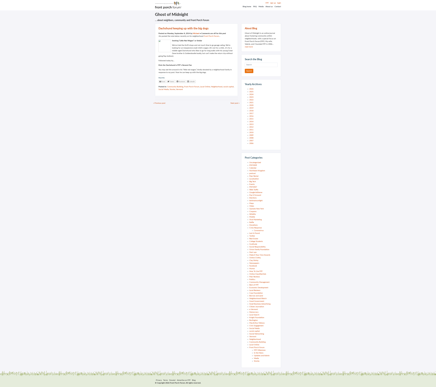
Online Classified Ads (257, 274)
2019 (251, 108)
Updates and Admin (262, 356)
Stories (172, 89)
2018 (251, 111)
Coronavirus (259, 230)
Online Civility (255, 258)
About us (269, 6)
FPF (267, 3)
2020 (251, 105)
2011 (251, 130)
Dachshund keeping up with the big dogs (184, 28)
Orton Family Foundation (259, 249)
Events (252, 184)
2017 (251, 113)
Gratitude (253, 244)
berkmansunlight (256, 200)
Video (251, 206)
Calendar (252, 168)
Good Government (256, 301)
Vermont (179, 89)
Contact (278, 6)
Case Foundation (256, 293)
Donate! (172, 380)
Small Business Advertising (259, 304)
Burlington (253, 320)
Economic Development (258, 288)
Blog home (247, 6)
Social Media (164, 89)
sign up (273, 3)
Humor (252, 268)
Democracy (253, 312)
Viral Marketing (255, 220)
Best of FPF (254, 285)
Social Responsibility (257, 247)
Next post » (235, 103)
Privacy (159, 380)
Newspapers (254, 263)
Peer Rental (253, 176)
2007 (251, 141)
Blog (194, 380)
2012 (251, 127)
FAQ (255, 6)
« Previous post (159, 103)
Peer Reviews (254, 277)
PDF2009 (253, 165)
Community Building (175, 87)
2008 (251, 138)
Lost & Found (254, 233)
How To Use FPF (256, 271)
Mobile (252, 217)
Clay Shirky (253, 260)
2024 (251, 94)
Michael (196, 33)
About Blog (251, 28)
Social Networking (256, 334)
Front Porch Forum (211, 36)
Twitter (252, 236)
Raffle (251, 222)
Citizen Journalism (256, 307)
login (279, 3)
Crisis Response (255, 228)
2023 (251, 97)
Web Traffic (253, 190)
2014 (251, 122)
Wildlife (252, 214)
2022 (251, 100)
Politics (252, 279)
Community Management (259, 282)
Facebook (253, 266)
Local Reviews (254, 290)
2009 (251, 135)
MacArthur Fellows (257, 323)
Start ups (253, 252)
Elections (253, 198)
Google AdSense (255, 192)
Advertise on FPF (184, 380)
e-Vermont (253, 309)
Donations (253, 225)
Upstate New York (256, 209)
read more (249, 47)
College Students (256, 241)
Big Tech (252, 181)
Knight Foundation (256, 317)
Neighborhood (216, 87)
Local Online (205, 87)
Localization (254, 179)
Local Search (254, 315)
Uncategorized (255, 162)
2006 (251, 143)
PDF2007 (253, 187)
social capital (228, 87)
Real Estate (253, 239)
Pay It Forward (255, 195)
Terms (165, 380)
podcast (252, 173)
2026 (251, 89)
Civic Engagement (256, 326)
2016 (251, 116)
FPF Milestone (259, 350)
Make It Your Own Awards (259, 255)
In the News (258, 353)
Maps (251, 203)
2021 (251, 102)
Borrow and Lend (256, 296)
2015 (251, 119)
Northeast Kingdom (257, 171)
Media (261, 6)
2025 (251, 92)
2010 (251, 132)
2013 (251, 124)
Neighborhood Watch (258, 298)
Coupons (252, 211)
